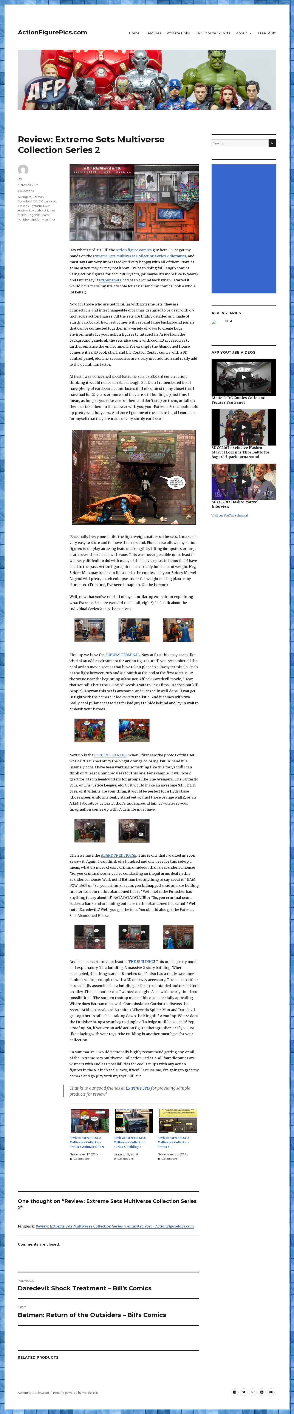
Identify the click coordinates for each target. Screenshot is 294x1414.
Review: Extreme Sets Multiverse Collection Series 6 (174, 1142)
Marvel (50, 210)
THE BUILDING (141, 961)
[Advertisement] (244, 229)
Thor (52, 219)
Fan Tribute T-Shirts (213, 33)
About (241, 33)
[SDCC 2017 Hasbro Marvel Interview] (244, 482)
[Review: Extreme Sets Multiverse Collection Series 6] (178, 1121)
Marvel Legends (29, 215)
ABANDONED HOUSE (118, 855)
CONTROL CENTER (110, 755)
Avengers (24, 197)
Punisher (24, 219)
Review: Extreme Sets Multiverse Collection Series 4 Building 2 (130, 1142)
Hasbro (23, 210)
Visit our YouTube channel (230, 515)
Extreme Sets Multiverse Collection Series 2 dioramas (139, 256)
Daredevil (25, 201)
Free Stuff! (267, 33)
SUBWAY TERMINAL (122, 655)
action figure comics (134, 250)
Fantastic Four (40, 206)
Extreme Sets (110, 280)
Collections (26, 191)
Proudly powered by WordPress (75, 1393)
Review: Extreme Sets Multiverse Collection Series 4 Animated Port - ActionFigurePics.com (115, 1226)
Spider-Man (39, 219)
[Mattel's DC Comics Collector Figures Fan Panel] (244, 377)
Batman (38, 197)
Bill (20, 178)
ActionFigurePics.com (52, 32)
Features (153, 33)
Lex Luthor (36, 210)
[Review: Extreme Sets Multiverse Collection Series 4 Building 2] (134, 1121)
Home (134, 33)
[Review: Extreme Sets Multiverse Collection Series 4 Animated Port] (90, 1121)
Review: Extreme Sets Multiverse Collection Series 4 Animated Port (87, 1142)
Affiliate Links (178, 33)
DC (35, 201)
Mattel (46, 215)
